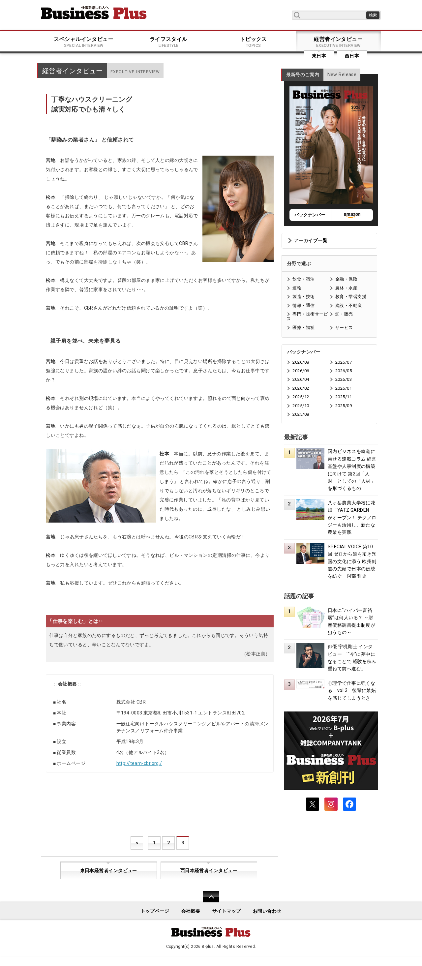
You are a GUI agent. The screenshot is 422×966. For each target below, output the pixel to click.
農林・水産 (346, 288)
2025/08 (300, 414)
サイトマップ (226, 911)
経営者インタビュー (338, 42)
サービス (344, 327)
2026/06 (300, 370)
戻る (207, 900)
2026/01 (343, 388)
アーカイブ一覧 (310, 240)
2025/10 (300, 405)
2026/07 (343, 362)
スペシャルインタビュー (83, 42)
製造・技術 (303, 296)
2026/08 (300, 362)
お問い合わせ (267, 911)
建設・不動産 (348, 305)
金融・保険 (346, 279)
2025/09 (343, 405)
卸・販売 (344, 314)
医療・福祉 (303, 327)
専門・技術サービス (307, 316)
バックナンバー (309, 214)
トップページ (155, 911)
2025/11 (343, 396)
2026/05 (343, 370)
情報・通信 (303, 305)
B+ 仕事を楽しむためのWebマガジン (94, 12)
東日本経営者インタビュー (108, 870)
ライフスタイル (169, 42)
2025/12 (300, 396)
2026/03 (343, 379)
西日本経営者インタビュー (208, 870)
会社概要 (190, 911)
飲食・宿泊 (303, 279)
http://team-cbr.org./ (139, 763)
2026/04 (300, 379)
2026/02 (300, 388)
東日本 (319, 55)
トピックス (253, 42)
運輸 (296, 288)
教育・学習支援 (350, 296)
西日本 (352, 55)
